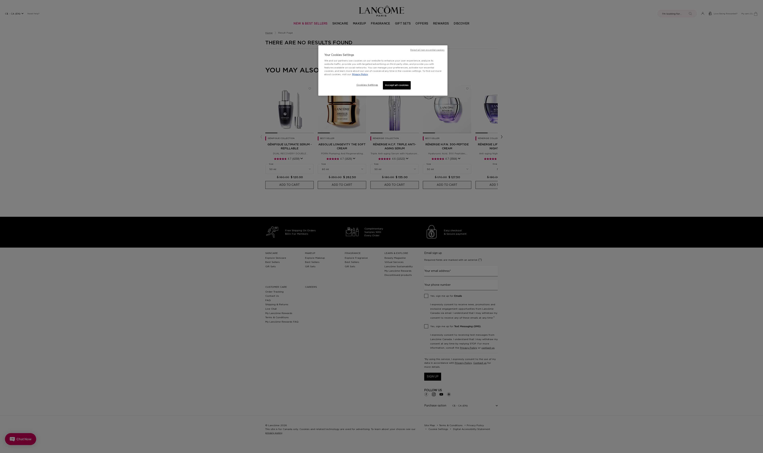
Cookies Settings (367, 85)
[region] (382, 70)
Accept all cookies (397, 85)
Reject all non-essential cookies (427, 50)
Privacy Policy (360, 74)
